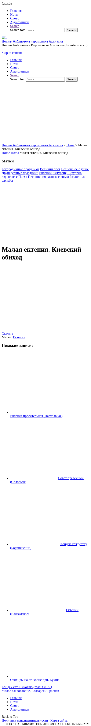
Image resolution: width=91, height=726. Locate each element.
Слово (14, 705)
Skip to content (12, 53)
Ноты (15, 153)
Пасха (22, 176)
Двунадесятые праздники (20, 173)
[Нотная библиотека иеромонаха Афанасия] (4, 37)
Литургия (59, 173)
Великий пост (50, 169)
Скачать (7, 333)
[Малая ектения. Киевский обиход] (45, 240)
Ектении (45, 173)
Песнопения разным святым (48, 176)
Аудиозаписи (19, 709)
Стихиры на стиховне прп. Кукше (34, 680)
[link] (14, 26)
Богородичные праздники (20, 169)
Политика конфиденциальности (25, 720)
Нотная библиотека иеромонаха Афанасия (32, 41)
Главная (16, 698)
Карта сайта (59, 720)
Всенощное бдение (75, 169)
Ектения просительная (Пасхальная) (36, 416)
